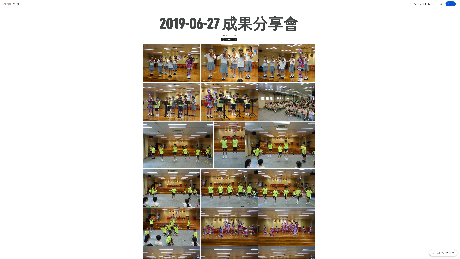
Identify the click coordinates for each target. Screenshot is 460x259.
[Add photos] (419, 3)
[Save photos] (429, 3)
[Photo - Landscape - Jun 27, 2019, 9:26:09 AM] (229, 63)
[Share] (414, 3)
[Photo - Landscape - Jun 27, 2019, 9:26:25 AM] (286, 63)
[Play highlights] (410, 4)
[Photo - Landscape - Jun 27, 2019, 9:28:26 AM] (229, 102)
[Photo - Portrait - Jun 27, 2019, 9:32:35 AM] (229, 144)
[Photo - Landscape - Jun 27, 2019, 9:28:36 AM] (286, 102)
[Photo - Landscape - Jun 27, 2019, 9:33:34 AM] (286, 188)
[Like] (433, 252)
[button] (441, 4)
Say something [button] (447, 253)
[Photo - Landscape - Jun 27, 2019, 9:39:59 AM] (229, 226)
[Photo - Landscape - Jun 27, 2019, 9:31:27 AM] (178, 144)
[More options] (434, 3)
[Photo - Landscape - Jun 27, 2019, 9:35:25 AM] (171, 226)
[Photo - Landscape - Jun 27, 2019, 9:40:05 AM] (286, 226)
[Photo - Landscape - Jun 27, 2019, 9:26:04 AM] (171, 63)
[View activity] (424, 3)
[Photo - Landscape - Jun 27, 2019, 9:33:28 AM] (229, 188)
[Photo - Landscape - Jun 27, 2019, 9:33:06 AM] (171, 188)
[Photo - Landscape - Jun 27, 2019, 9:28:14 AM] (171, 102)
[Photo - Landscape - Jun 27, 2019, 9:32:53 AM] (280, 144)
